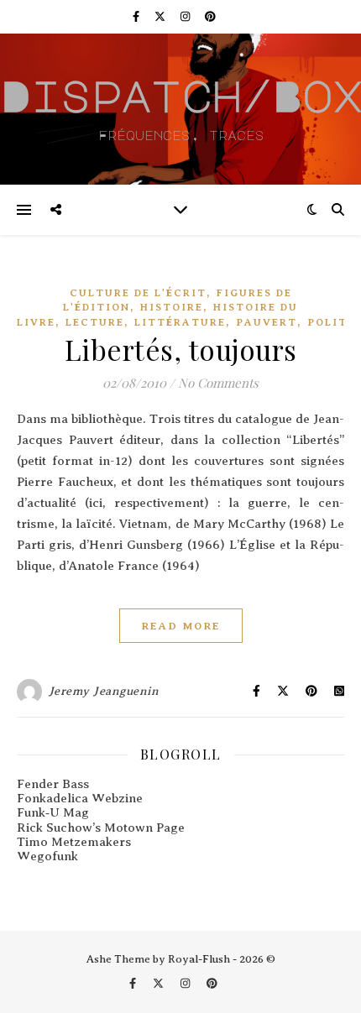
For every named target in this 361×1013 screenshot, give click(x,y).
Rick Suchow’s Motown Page (101, 827)
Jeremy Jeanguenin (104, 691)
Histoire (171, 307)
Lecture (94, 322)
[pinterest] (210, 16)
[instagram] (186, 16)
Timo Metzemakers (74, 842)
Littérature (180, 322)
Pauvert (266, 322)
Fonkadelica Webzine (80, 798)
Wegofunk (47, 856)
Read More (181, 625)
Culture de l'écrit (138, 293)
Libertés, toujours (181, 349)
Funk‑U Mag (53, 812)
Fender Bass (53, 784)
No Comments (218, 382)
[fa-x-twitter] (161, 16)
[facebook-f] (137, 16)
